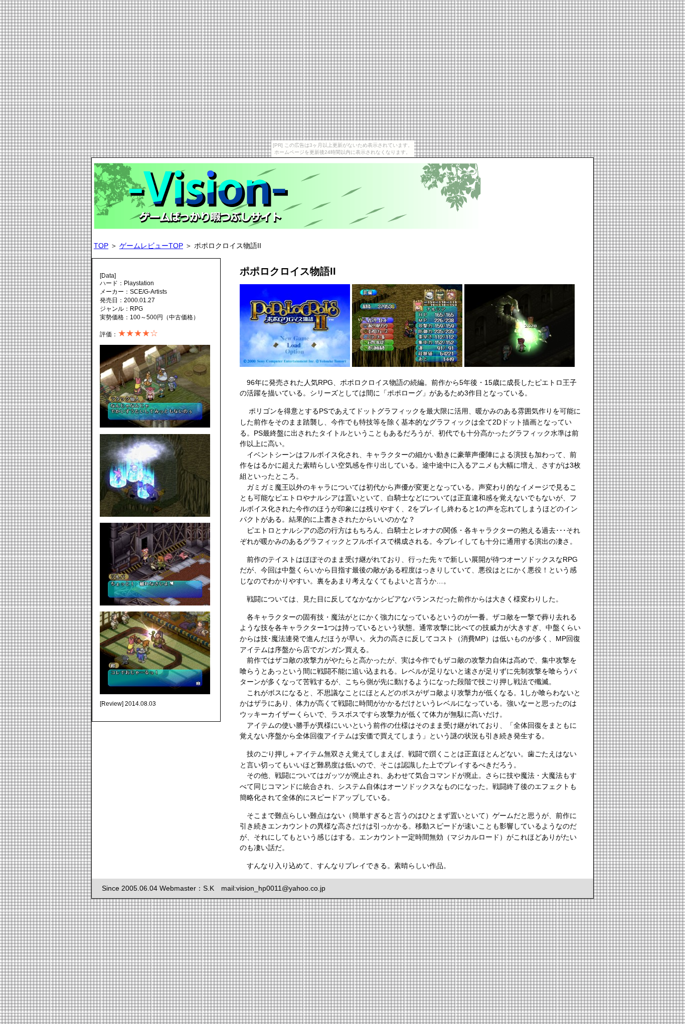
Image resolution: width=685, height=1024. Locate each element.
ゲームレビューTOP (151, 246)
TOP (101, 246)
